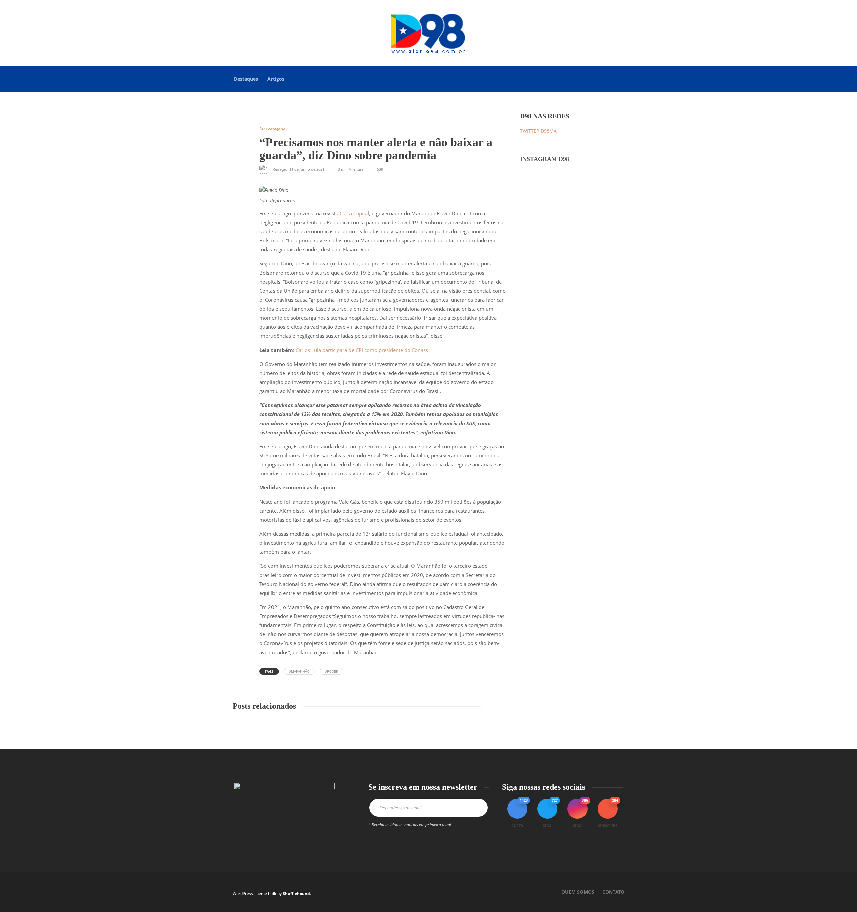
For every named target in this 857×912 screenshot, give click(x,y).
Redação (279, 169)
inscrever (475, 807)
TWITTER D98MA (538, 131)
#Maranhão (299, 671)
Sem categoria (272, 129)
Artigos (275, 79)
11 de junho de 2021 (306, 169)
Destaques (246, 79)
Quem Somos (577, 892)
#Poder (331, 671)
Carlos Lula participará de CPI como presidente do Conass (362, 350)
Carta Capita (354, 213)
